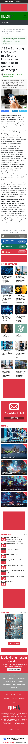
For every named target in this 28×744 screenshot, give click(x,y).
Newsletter (6, 22)
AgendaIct (14, 687)
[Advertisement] (14, 650)
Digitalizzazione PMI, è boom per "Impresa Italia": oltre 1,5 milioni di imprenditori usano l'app (20, 354)
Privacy (17, 729)
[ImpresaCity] (7, 16)
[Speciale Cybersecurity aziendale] (14, 483)
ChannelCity (18, 1)
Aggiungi (22, 241)
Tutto (25, 534)
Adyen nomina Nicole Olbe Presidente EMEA (6, 335)
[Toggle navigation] (25, 16)
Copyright (14, 698)
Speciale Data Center (8, 441)
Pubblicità (21, 698)
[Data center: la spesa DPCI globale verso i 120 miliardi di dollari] (7, 345)
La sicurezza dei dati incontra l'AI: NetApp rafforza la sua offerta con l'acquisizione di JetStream (6, 299)
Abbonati (22, 251)
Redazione (6, 698)
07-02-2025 (20, 74)
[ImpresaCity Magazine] (14, 626)
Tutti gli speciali (22, 426)
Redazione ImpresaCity (9, 74)
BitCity (5, 678)
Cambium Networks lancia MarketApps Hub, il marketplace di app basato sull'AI (20, 278)
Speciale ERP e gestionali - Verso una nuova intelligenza (12, 472)
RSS (14, 702)
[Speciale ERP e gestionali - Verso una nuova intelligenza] (14, 467)
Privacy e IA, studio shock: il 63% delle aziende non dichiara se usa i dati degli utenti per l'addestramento (20, 299)
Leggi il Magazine (14, 643)
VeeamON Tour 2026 (8, 457)
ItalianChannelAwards (19, 684)
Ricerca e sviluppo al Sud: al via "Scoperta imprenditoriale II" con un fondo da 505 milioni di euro (21, 373)
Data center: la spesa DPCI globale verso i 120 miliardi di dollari (7, 352)
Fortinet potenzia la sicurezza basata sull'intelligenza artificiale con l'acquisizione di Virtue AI (7, 279)
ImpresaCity (21, 678)
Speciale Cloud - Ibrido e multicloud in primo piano (12, 505)
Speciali (13, 694)
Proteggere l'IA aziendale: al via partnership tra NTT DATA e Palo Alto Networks (6, 317)
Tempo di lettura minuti (7, 76)
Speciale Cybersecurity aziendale (11, 490)
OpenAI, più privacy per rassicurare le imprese (19, 336)
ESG (25, 107)
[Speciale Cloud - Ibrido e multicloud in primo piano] (14, 499)
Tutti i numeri (23, 612)
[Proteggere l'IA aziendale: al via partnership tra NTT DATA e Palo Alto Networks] (7, 309)
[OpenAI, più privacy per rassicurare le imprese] (21, 328)
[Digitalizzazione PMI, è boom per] (21, 345)
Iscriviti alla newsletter (14, 669)
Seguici (22, 246)
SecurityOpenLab (10, 681)
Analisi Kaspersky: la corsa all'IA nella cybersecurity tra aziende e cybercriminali (20, 318)
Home (4, 28)
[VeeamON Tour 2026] (14, 451)
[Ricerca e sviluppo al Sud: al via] (21, 364)
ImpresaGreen (7, 684)
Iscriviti (22, 236)
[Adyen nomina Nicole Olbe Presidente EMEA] (7, 328)
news (9, 28)
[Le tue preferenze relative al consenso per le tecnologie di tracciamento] (20, 742)
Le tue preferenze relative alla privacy (15, 739)
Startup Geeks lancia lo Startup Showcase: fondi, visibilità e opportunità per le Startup (6, 373)
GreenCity (20, 681)
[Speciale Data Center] (14, 435)
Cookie (11, 729)
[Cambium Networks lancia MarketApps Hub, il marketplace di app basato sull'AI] (21, 270)
